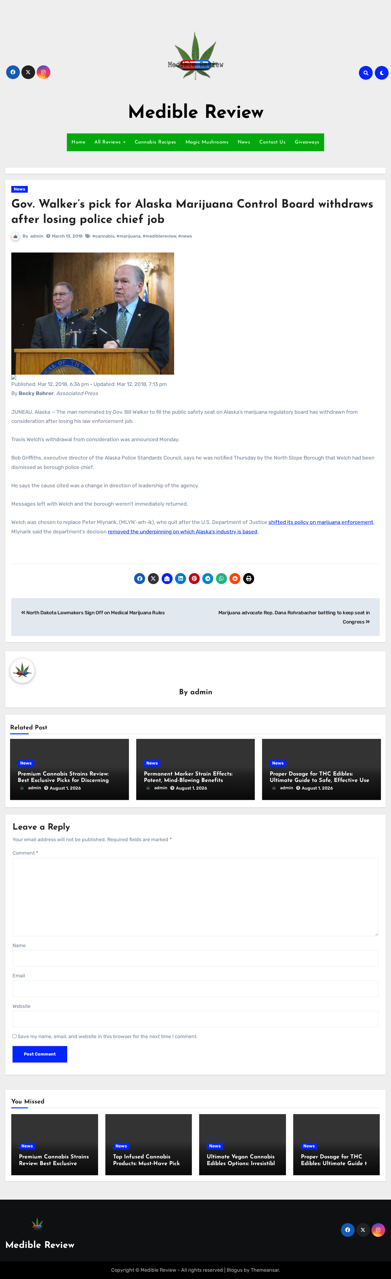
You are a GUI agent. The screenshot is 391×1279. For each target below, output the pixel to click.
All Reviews (108, 142)
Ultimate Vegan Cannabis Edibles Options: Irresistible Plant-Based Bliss (242, 1163)
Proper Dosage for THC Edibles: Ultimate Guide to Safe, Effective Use (335, 1163)
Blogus (235, 1270)
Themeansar (265, 1270)
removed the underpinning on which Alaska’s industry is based (182, 532)
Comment (25, 853)
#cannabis (103, 236)
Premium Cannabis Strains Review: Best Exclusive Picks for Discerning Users (63, 781)
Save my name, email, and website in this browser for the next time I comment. (108, 1036)
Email (19, 976)
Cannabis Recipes (155, 142)
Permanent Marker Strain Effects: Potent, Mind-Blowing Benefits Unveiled (188, 781)
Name (19, 945)
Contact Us (272, 142)
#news (185, 236)
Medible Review (196, 113)
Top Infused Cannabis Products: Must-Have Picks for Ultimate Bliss (147, 1163)
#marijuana (128, 236)
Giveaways (307, 142)
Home (78, 142)
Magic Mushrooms (207, 142)
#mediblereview (159, 236)
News (244, 142)
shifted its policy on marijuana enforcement (321, 522)
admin (36, 236)
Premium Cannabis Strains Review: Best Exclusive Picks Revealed (54, 1163)
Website (22, 1006)
